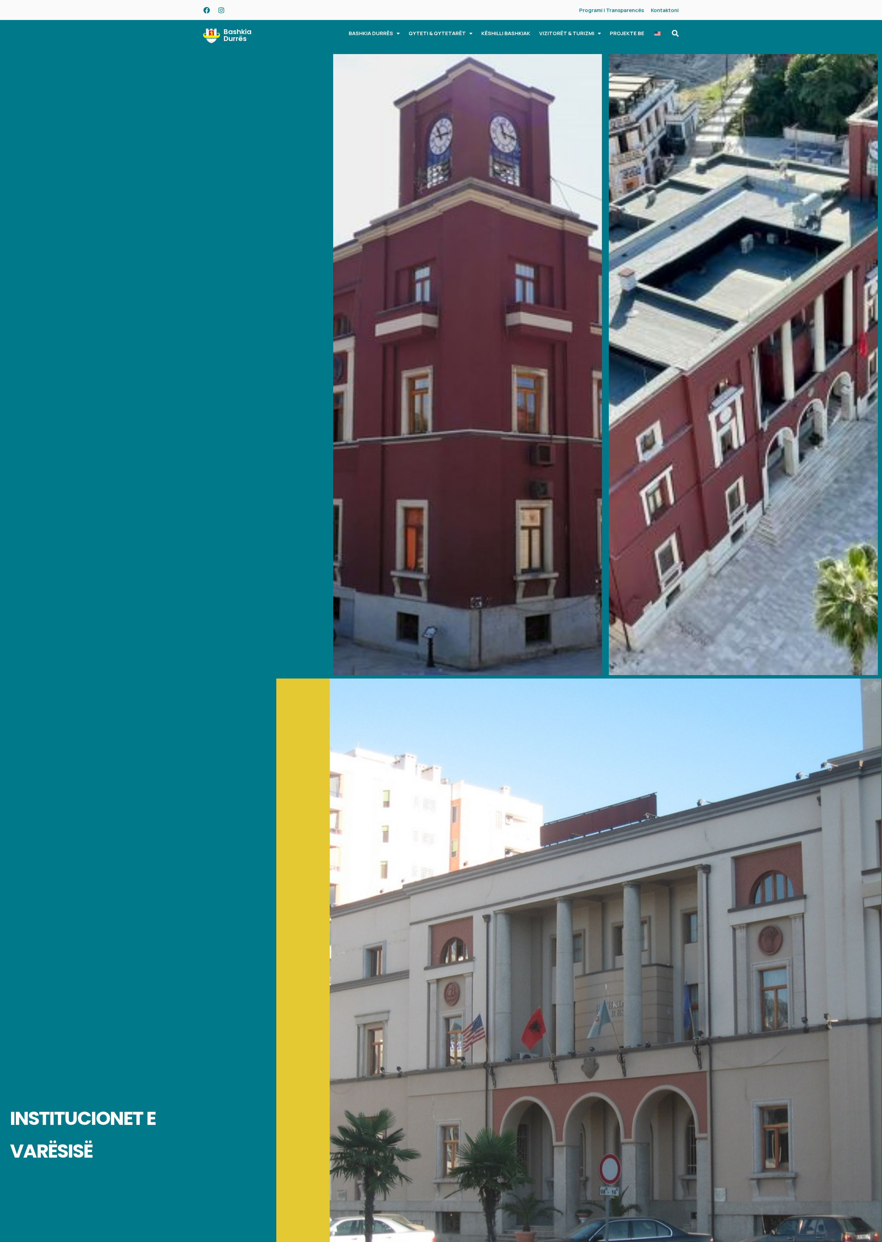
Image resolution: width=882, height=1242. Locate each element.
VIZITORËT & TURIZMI (566, 33)
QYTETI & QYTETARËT (437, 33)
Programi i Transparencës (611, 10)
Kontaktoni (665, 10)
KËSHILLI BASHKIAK (505, 33)
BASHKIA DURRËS (371, 33)
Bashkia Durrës (238, 35)
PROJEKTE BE (627, 33)
